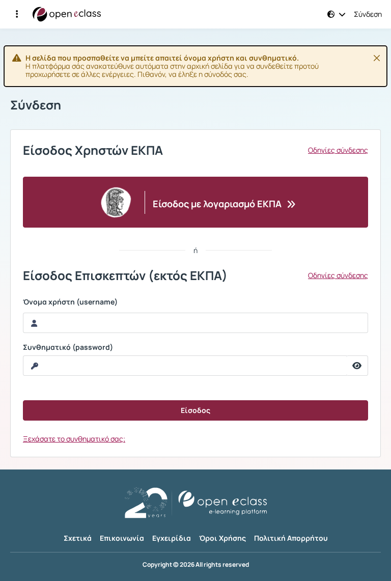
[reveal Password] (357, 365)
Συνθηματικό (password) (68, 347)
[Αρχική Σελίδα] (67, 14)
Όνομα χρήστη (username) (70, 302)
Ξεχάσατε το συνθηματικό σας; (74, 439)
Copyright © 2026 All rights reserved (196, 565)
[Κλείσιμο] (377, 58)
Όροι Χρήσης (222, 538)
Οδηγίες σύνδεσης (338, 150)
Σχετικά (78, 538)
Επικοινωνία (122, 538)
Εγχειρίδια (171, 538)
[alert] (195, 66)
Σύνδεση (368, 14)
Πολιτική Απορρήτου (291, 538)
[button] (16, 14)
